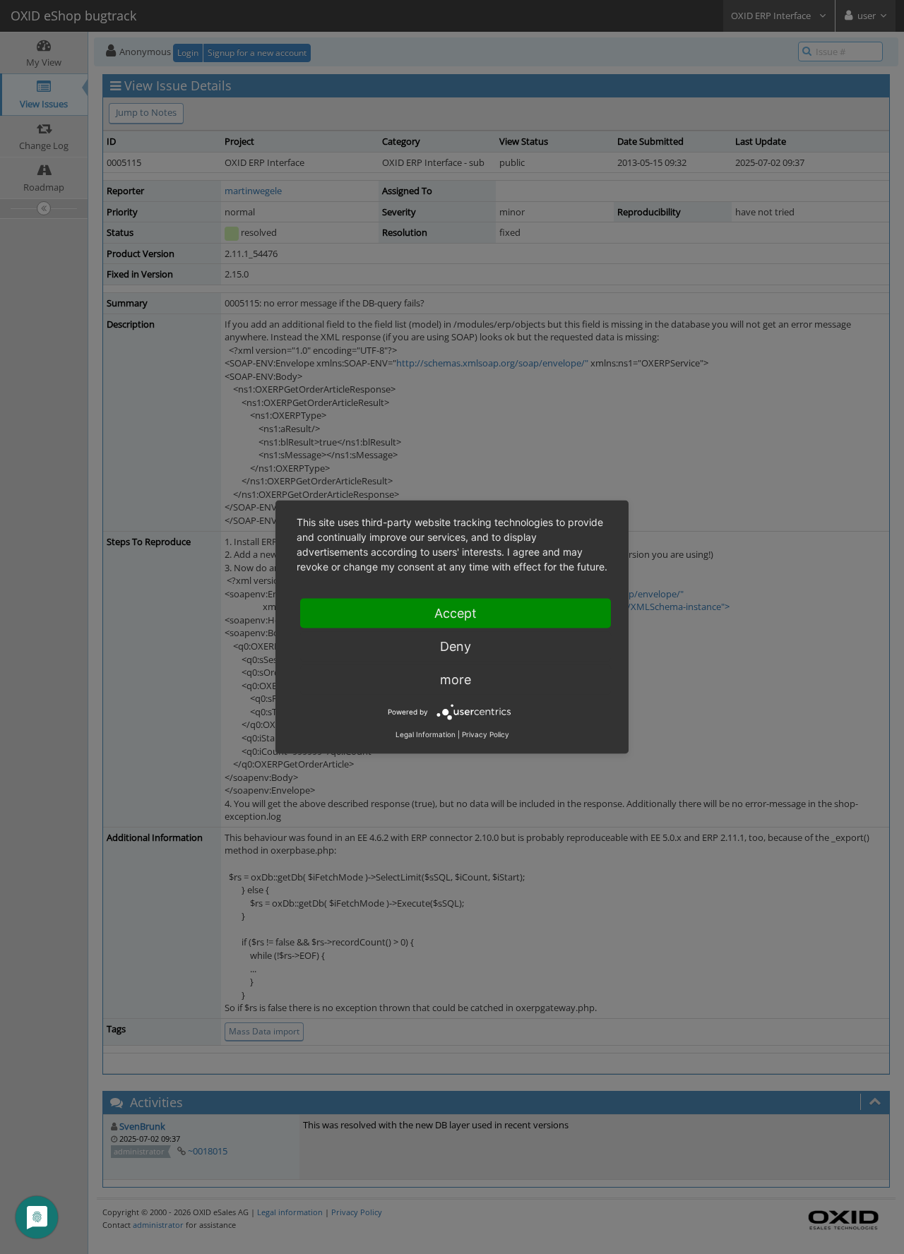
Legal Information (426, 734)
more (455, 679)
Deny (455, 646)
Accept (455, 613)
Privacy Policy (485, 734)
